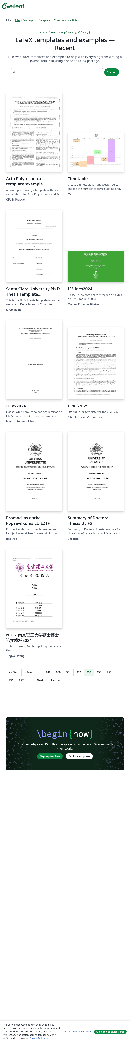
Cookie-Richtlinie (38, 1038)
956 (11, 680)
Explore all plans (79, 756)
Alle (17, 20)
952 (78, 672)
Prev (28, 672)
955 (109, 672)
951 (68, 672)
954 (99, 672)
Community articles (66, 20)
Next (41, 680)
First (14, 672)
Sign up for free (50, 756)
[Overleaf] (13, 5)
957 (21, 680)
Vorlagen (29, 20)
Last (55, 680)
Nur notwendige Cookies (78, 1031)
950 (58, 672)
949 (48, 672)
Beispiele (44, 20)
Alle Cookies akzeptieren (110, 1031)
